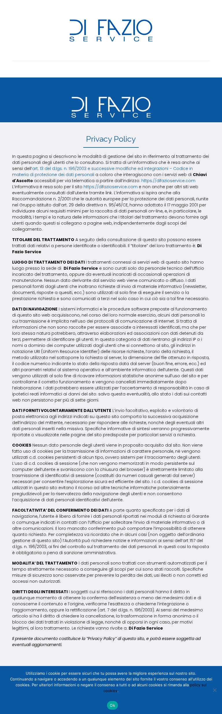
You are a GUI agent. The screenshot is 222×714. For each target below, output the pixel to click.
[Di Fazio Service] (111, 30)
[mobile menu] (17, 69)
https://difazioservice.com (168, 181)
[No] (215, 690)
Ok (112, 705)
